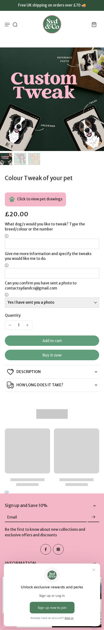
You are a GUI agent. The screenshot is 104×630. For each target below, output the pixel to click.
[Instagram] (58, 549)
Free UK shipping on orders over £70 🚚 (52, 5)
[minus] (10, 325)
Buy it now (52, 355)
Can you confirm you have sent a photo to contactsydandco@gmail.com (40, 285)
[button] (52, 340)
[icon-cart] (94, 24)
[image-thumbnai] (6, 159)
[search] (15, 24)
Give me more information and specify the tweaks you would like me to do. (48, 256)
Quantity (13, 315)
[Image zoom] (52, 99)
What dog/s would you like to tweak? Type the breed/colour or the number (45, 226)
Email (12, 517)
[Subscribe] (93, 517)
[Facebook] (45, 549)
